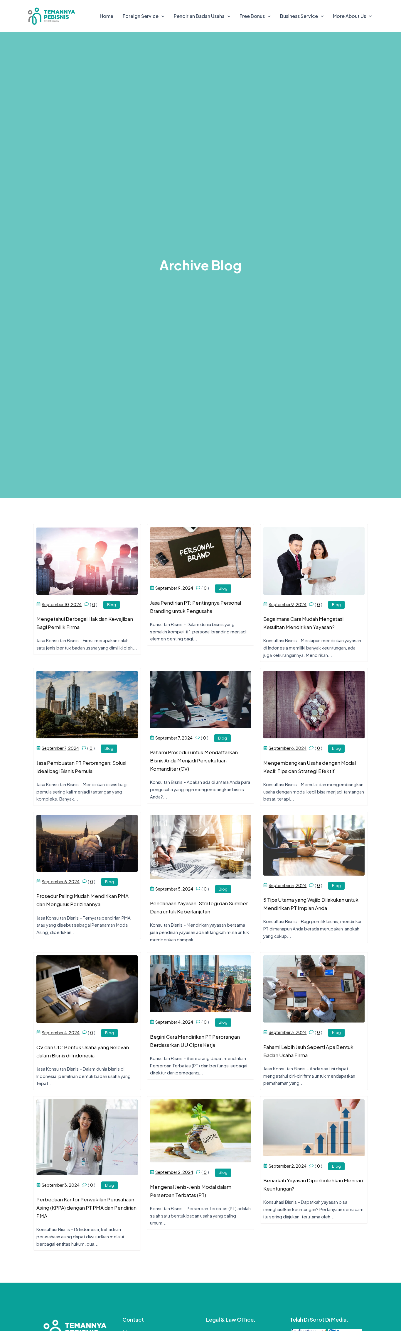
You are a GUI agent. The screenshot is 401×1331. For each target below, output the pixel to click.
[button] (161, 16)
